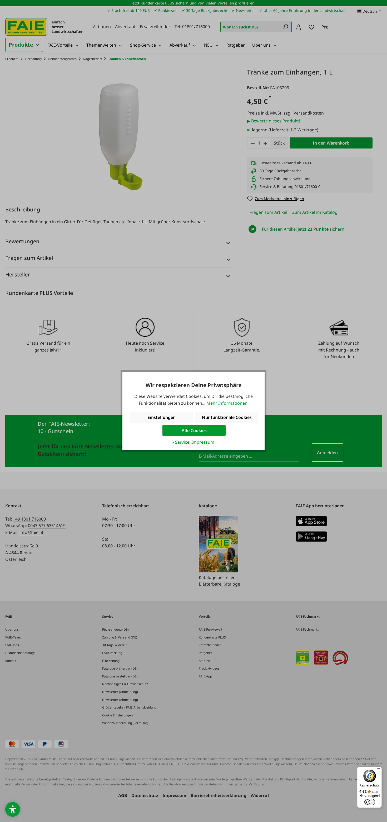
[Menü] (378, 770)
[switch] (369, 802)
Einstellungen (161, 417)
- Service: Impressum (193, 442)
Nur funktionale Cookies (227, 417)
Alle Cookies (194, 430)
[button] (12, 809)
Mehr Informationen (226, 403)
